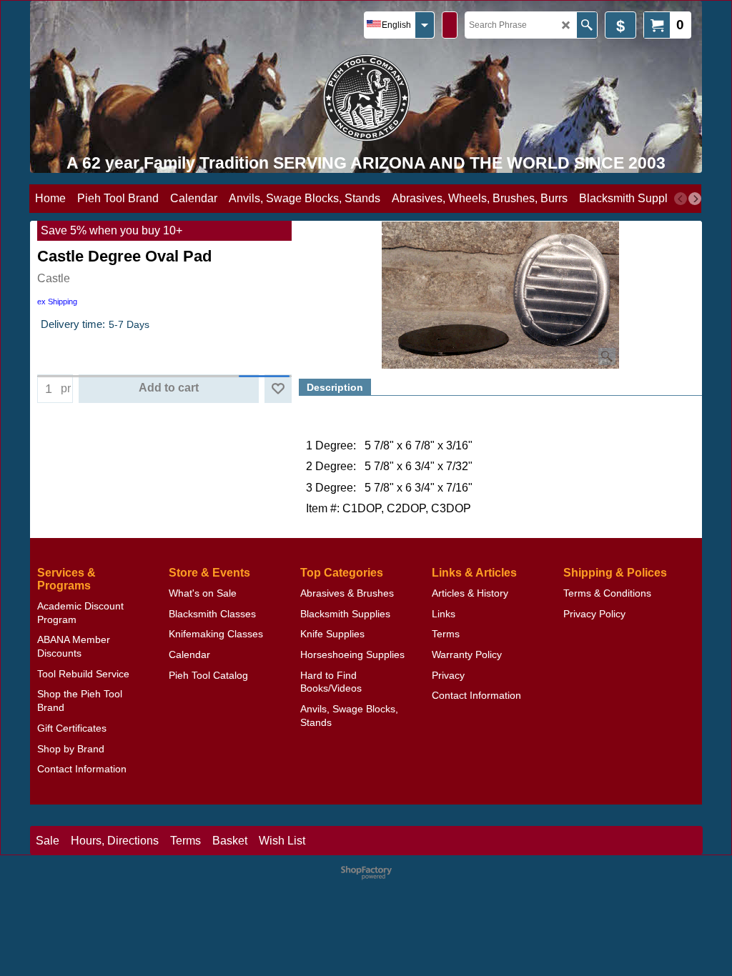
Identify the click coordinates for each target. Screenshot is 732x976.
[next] (694, 198)
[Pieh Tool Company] (366, 97)
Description (335, 387)
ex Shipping (57, 301)
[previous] (680, 198)
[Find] (586, 25)
